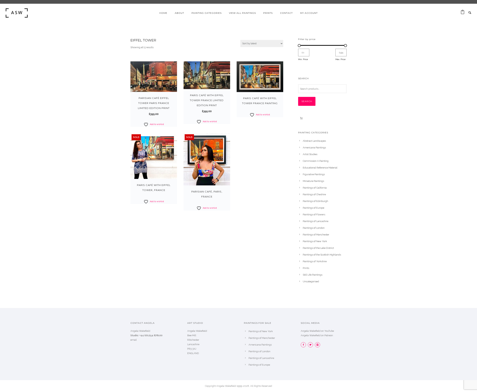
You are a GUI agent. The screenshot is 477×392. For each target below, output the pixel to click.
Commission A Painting (315, 161)
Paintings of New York (315, 241)
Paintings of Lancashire (315, 221)
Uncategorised (311, 281)
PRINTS (268, 13)
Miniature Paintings (313, 181)
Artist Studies (310, 154)
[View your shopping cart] (462, 13)
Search (306, 101)
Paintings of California (315, 187)
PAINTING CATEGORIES (207, 13)
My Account (309, 13)
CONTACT (286, 13)
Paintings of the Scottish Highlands (322, 254)
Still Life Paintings (312, 274)
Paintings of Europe (313, 207)
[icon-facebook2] (304, 344)
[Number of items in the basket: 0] (301, 118)
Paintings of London (314, 227)
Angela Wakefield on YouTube (317, 331)
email (133, 339)
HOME (163, 13)
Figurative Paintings (314, 174)
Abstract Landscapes (314, 140)
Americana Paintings (314, 147)
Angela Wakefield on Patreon (317, 335)
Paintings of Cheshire (314, 194)
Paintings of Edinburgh (315, 201)
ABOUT (179, 13)
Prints (306, 268)
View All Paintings (242, 13)
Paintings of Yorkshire (315, 261)
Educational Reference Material (320, 167)
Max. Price (340, 59)
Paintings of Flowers (314, 214)
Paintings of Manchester (316, 234)
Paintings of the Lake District (318, 248)
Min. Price (303, 59)
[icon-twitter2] (311, 344)
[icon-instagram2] (317, 344)
